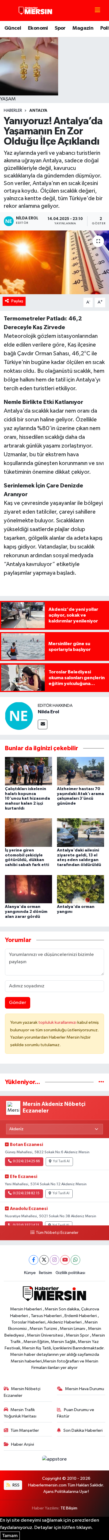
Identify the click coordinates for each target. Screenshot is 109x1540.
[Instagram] (54, 1260)
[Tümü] (101, 1082)
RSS (15, 1485)
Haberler (13, 111)
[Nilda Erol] (19, 715)
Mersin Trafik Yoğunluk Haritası (20, 1413)
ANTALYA (38, 111)
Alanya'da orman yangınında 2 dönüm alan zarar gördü (26, 912)
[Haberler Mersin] (35, 10)
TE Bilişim (68, 1508)
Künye (30, 1273)
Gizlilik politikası (70, 1273)
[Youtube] (65, 1260)
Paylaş (17, 301)
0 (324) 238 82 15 (26, 1193)
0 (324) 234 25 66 (26, 1161)
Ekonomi (38, 28)
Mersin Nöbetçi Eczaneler (22, 1392)
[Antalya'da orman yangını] (80, 888)
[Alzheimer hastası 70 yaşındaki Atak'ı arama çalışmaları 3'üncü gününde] (80, 771)
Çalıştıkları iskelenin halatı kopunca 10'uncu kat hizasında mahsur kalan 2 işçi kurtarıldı (27, 798)
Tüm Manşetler (24, 1430)
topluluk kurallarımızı (57, 1022)
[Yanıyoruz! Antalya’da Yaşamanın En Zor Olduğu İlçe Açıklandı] (54, 262)
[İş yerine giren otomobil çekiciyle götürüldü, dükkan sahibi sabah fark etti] (28, 832)
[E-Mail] (42, 724)
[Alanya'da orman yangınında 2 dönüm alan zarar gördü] (28, 888)
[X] (44, 1260)
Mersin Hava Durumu (84, 1389)
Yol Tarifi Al (61, 1161)
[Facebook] (33, 1260)
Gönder (17, 1002)
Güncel (12, 28)
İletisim (45, 1273)
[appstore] (54, 1460)
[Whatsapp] (75, 1260)
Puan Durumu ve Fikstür (75, 1413)
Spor (60, 28)
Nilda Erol (48, 711)
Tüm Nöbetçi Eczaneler (57, 1233)
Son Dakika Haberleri (83, 1430)
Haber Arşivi (22, 1444)
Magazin (82, 28)
